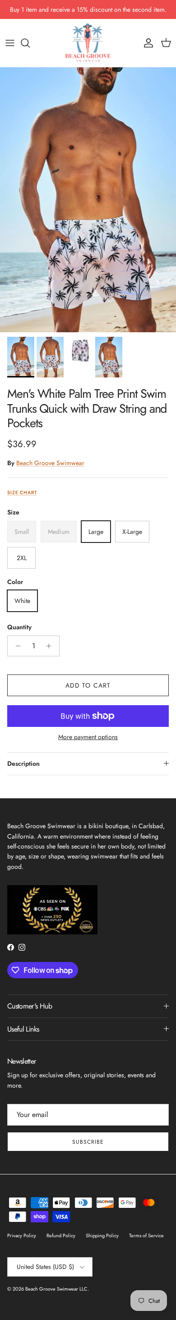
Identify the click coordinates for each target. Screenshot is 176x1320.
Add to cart (88, 685)
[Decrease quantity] (15, 646)
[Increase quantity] (51, 646)
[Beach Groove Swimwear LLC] (88, 43)
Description (23, 763)
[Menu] (10, 43)
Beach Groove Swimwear (50, 462)
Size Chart (22, 492)
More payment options (88, 737)
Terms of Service (146, 1235)
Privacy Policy (21, 1235)
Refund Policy (60, 1235)
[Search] (30, 43)
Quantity (19, 627)
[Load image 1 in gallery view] (88, 199)
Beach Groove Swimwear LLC (56, 1288)
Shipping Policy (102, 1235)
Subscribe (88, 1142)
